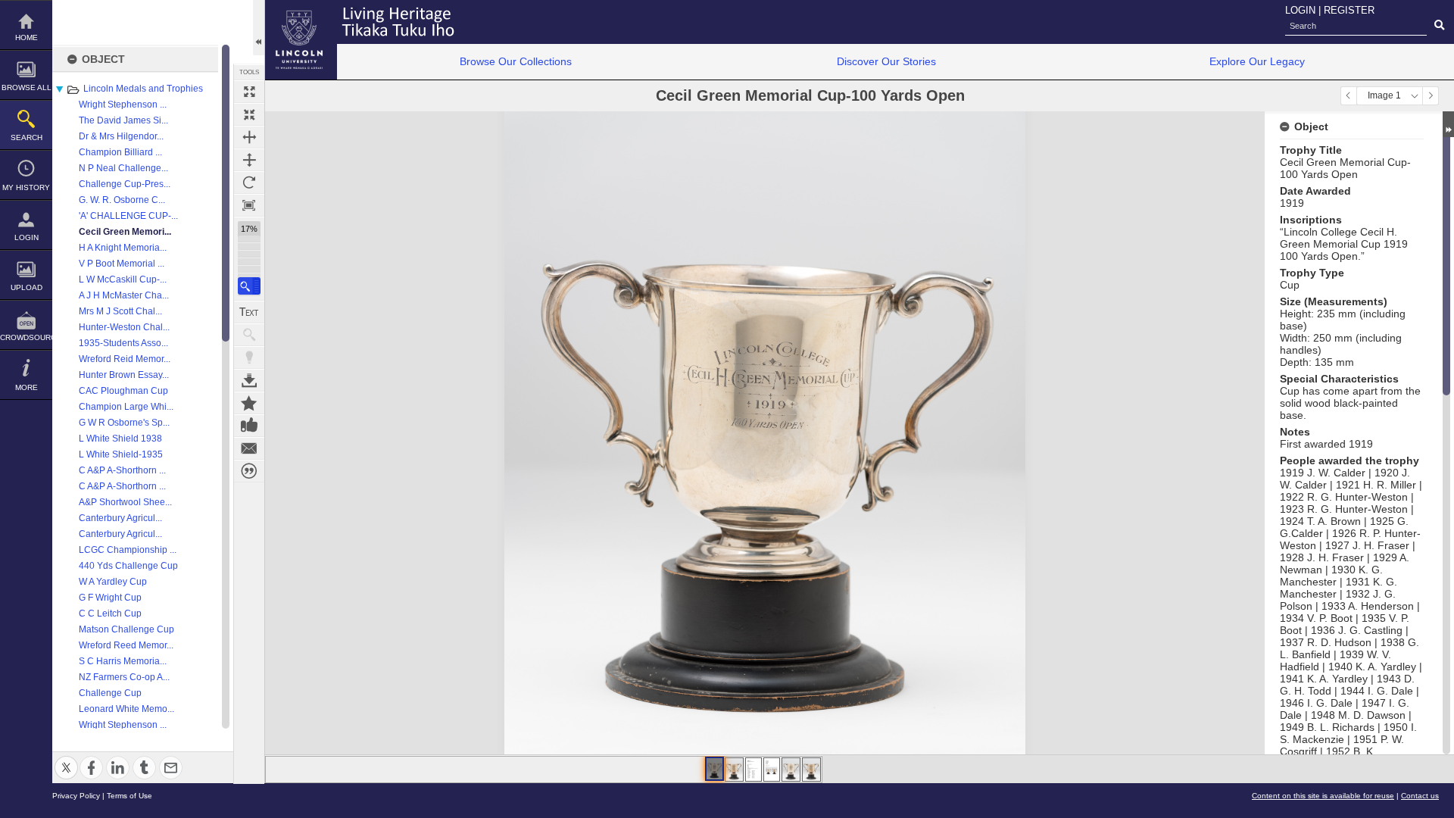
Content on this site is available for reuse (1323, 795)
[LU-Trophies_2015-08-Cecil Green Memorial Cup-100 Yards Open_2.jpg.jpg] (734, 769)
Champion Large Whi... (126, 406)
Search (26, 137)
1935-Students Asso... (123, 343)
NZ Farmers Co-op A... (124, 677)
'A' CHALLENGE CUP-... (128, 216)
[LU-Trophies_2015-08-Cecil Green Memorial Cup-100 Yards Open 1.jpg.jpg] (714, 769)
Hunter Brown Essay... (124, 375)
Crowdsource (26, 337)
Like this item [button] (249, 425)
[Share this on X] (66, 758)
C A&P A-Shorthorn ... (122, 470)
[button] (249, 286)
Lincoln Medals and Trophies (143, 88)
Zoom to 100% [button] (249, 205)
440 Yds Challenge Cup (128, 565)
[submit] (1439, 26)
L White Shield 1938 (120, 438)
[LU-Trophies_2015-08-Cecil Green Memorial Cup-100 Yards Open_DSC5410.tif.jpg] (811, 769)
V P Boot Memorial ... (121, 263)
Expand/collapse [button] (1448, 124)
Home (26, 37)
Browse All (26, 87)
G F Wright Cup (110, 597)
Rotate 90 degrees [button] (249, 182)
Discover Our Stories (886, 61)
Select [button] (1414, 96)
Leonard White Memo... (126, 709)
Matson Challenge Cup (126, 629)
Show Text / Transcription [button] (249, 312)
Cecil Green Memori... (125, 231)
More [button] (26, 387)
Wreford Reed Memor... (126, 645)
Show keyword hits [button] (249, 334)
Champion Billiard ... (120, 152)
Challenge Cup (110, 693)
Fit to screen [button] (249, 114)
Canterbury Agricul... (120, 518)
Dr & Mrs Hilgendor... (121, 136)
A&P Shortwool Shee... (125, 502)
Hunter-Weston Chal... (124, 327)
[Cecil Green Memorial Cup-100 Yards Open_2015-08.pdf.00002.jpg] (771, 769)
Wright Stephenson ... (123, 104)
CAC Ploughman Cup (123, 391)
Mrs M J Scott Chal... (120, 311)
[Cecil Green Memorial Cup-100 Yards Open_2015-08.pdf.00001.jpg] (753, 769)
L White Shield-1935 (121, 454)
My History (26, 187)
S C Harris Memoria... (123, 661)
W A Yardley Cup (113, 581)
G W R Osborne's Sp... (124, 422)
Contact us (1420, 795)
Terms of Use (129, 795)
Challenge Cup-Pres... (124, 184)
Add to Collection (249, 403)
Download (249, 380)
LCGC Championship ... (127, 550)
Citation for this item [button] (249, 471)
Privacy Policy (76, 795)
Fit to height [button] (249, 159)
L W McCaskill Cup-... (123, 279)
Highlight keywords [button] (249, 357)
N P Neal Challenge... (123, 168)
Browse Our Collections (516, 61)
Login (26, 237)
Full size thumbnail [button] (249, 91)
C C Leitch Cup (110, 613)
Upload (26, 287)
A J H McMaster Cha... (124, 295)
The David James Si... (123, 120)
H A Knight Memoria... (123, 247)
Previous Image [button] (1348, 96)
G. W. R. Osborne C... (122, 200)
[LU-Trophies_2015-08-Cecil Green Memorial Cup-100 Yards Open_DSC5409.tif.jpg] (791, 769)
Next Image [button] (1430, 96)
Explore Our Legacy (1257, 61)
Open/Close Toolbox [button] (258, 27)
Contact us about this (249, 448)
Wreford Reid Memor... (124, 359)
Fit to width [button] (249, 137)
